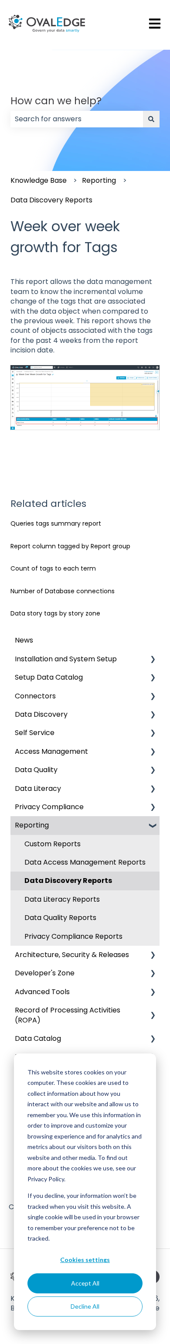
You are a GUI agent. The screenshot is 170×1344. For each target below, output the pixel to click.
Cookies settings (85, 1259)
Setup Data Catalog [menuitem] (49, 677)
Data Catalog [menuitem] (38, 1038)
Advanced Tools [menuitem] (42, 992)
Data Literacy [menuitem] (38, 788)
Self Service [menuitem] (34, 733)
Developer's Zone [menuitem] (45, 973)
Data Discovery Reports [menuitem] (68, 880)
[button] (153, 660)
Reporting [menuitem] (32, 825)
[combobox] (76, 119)
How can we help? (56, 101)
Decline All (85, 1306)
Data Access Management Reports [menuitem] (85, 862)
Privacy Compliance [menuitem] (49, 807)
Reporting (99, 180)
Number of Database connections (62, 591)
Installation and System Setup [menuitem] (66, 659)
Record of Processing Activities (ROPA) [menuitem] (67, 1015)
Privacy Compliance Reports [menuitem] (73, 936)
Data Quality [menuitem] (36, 770)
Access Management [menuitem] (51, 751)
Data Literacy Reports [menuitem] (62, 899)
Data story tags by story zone (55, 613)
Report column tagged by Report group (70, 546)
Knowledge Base (38, 180)
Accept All (85, 1283)
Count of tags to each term (53, 568)
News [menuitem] (24, 640)
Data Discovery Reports (51, 200)
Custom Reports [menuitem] (52, 844)
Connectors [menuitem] (35, 696)
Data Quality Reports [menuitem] (60, 918)
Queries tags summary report (55, 523)
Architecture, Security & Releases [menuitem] (72, 955)
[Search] (151, 119)
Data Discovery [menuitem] (41, 714)
